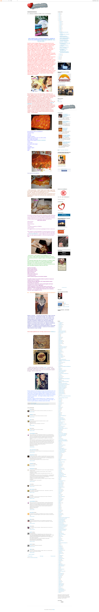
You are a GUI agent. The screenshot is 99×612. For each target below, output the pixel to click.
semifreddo (60, 557)
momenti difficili (61, 473)
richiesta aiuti (60, 536)
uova (59, 579)
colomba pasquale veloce (62, 385)
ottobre (60, 22)
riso (59, 541)
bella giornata (60, 340)
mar (30, 484)
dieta (59, 406)
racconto (60, 532)
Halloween (60, 432)
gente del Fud (60, 427)
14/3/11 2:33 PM (32, 509)
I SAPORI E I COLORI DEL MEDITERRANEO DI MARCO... (64, 36)
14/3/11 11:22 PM (32, 529)
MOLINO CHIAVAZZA (41, 140)
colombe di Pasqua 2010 (62, 386)
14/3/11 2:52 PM (32, 516)
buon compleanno (61, 356)
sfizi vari (60, 559)
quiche (59, 516)
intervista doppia (61, 448)
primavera (60, 511)
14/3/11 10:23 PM (32, 523)
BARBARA (31, 414)
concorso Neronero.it (61, 393)
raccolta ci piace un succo (62, 518)
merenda (60, 470)
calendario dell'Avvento (62, 359)
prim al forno (60, 510)
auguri (59, 339)
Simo (30, 419)
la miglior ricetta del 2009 (62, 449)
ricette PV (60, 535)
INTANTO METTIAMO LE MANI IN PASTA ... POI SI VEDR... (64, 47)
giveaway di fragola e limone (63, 428)
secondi (60, 556)
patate (59, 493)
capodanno (60, 363)
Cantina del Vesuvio (61, 362)
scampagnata (60, 555)
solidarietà (60, 563)
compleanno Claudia (61, 388)
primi (59, 512)
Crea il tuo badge (60, 101)
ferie (59, 416)
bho (59, 344)
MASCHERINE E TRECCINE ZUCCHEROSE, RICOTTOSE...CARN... (63, 50)
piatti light (60, 500)
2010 (59, 56)
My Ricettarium (32, 468)
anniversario (60, 337)
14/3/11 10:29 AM (32, 460)
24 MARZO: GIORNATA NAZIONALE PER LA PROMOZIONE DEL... (64, 38)
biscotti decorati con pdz (62, 347)
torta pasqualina (61, 573)
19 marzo (60, 325)
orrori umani (60, 481)
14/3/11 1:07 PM (32, 486)
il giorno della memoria (62, 435)
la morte (60, 456)
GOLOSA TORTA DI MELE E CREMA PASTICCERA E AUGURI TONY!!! (67, 143)
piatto (59, 501)
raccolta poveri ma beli (62, 530)
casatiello (60, 368)
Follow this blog (64, 170)
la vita (59, 457)
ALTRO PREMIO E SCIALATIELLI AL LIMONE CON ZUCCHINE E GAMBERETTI (66, 115)
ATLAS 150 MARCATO (33, 233)
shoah (59, 561)
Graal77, (45, 367)
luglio (60, 26)
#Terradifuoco (60, 322)
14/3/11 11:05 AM (32, 481)
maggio (60, 28)
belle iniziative (61, 341)
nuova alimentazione (61, 480)
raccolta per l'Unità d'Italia (62, 529)
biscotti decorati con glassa (62, 346)
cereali (59, 374)
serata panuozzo (61, 558)
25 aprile (60, 327)
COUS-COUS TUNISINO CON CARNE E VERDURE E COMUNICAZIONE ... (66, 136)
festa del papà (60, 417)
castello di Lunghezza (62, 371)
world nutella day (61, 591)
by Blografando (63, 287)
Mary (30, 428)
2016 (59, 15)
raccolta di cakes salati (62, 521)
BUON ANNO (60, 355)
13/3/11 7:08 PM (32, 425)
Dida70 (65, 303)
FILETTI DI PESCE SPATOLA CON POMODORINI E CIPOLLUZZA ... (65, 129)
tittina (30, 519)
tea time (60, 570)
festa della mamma (61, 418)
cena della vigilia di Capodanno (63, 373)
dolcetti (60, 408)
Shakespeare (60, 560)
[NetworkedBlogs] (64, 169)
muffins (60, 477)
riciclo (59, 537)
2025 (59, 14)
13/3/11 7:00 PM (32, 411)
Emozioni (60, 412)
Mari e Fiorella (32, 489)
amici (59, 335)
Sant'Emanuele (61, 553)
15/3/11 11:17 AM (32, 546)
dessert (60, 405)
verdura (60, 582)
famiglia (60, 414)
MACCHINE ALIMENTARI (47, 39)
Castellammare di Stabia (62, 370)
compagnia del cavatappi (62, 387)
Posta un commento (31, 554)
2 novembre (60, 326)
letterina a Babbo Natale (62, 459)
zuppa (59, 592)
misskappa (60, 472)
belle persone (60, 343)
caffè (59, 358)
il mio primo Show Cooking (62, 439)
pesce (59, 497)
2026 (59, 13)
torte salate (60, 575)
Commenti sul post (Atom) (33, 557)
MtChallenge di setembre (62, 476)
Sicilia (59, 562)
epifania (60, 413)
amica (59, 334)
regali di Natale (61, 533)
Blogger (53, 609)
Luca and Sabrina (32, 433)
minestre (60, 471)
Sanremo (60, 551)
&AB (66, 287)
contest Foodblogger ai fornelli (63, 397)
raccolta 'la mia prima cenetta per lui (64, 517)
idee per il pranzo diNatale (62, 434)
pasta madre (60, 491)
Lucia (30, 409)
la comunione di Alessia (62, 451)
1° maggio (60, 323)
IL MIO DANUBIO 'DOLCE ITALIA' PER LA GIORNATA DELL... (64, 43)
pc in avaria (60, 494)
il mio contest (60, 438)
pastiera (60, 492)
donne (59, 410)
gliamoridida (60, 429)
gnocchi (60, 431)
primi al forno (60, 513)
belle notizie (60, 342)
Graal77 (31, 532)
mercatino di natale (61, 469)
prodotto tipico (60, 514)
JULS (29, 39)
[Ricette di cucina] (61, 233)
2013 (59, 18)
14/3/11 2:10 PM (32, 498)
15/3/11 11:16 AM (32, 541)
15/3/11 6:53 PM (32, 552)
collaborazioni (60, 380)
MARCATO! (29, 196)
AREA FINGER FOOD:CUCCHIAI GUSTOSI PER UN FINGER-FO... (64, 52)
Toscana (60, 576)
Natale (59, 479)
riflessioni (60, 539)
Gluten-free (60, 430)
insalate (60, 447)
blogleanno (60, 348)
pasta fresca (60, 489)
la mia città (60, 455)
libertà (59, 460)
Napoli (59, 478)
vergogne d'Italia (61, 583)
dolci (59, 409)
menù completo (61, 468)
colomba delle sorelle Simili (62, 383)
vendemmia (60, 581)
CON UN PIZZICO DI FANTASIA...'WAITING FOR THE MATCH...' (66, 122)
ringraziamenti (61, 540)
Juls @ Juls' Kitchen (33, 449)
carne (59, 364)
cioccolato (60, 375)
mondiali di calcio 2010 (62, 474)
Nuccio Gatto (32, 512)
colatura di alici (61, 376)
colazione (60, 377)
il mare (59, 437)
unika (59, 578)
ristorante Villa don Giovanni (62, 542)
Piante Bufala (60, 499)
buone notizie (60, 357)
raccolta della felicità (61, 519)
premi (59, 509)
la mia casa (60, 454)
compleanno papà (61, 391)
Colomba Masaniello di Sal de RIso (63, 384)
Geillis (31, 549)
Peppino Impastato (61, 496)
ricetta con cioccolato (61, 534)
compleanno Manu (61, 390)
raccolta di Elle (61, 522)
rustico (59, 543)
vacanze (60, 580)
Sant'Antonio (60, 552)
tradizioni (60, 577)
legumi (59, 458)
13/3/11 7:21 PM (32, 430)
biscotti (59, 345)
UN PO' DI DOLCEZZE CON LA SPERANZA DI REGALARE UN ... (64, 40)
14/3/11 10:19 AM (32, 452)
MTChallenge (60, 475)
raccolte (60, 531)
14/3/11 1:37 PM (32, 492)
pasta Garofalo (61, 490)
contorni (60, 398)
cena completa (61, 372)
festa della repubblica (62, 419)
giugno (60, 27)
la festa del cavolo (61, 452)
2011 (59, 20)
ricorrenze (60, 538)
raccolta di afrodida (61, 520)
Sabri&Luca (53, 331)
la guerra (60, 453)
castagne (60, 369)
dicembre (60, 21)
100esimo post (61, 324)
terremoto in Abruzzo (61, 571)
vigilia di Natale (61, 584)
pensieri (60, 495)
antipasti (60, 338)
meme (59, 467)
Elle (59, 411)
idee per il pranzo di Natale (62, 433)
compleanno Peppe (61, 392)
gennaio (60, 55)
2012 (59, 19)
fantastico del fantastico (62, 415)
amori (59, 336)
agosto (60, 25)
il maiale (60, 436)
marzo (60, 31)
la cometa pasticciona (62, 450)
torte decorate (60, 574)
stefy (30, 526)
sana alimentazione (61, 550)
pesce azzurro (60, 498)
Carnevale (60, 365)
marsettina (31, 463)
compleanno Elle (61, 389)
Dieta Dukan (60, 407)
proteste (60, 515)
